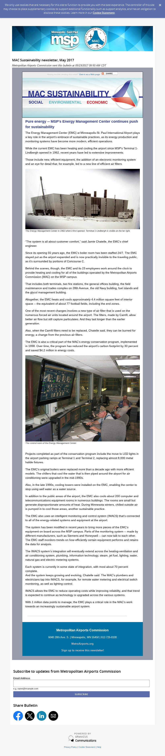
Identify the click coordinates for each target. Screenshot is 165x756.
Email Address (21, 678)
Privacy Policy (70, 747)
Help (99, 747)
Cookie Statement (104, 13)
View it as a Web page (89, 74)
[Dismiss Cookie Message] (160, 4)
